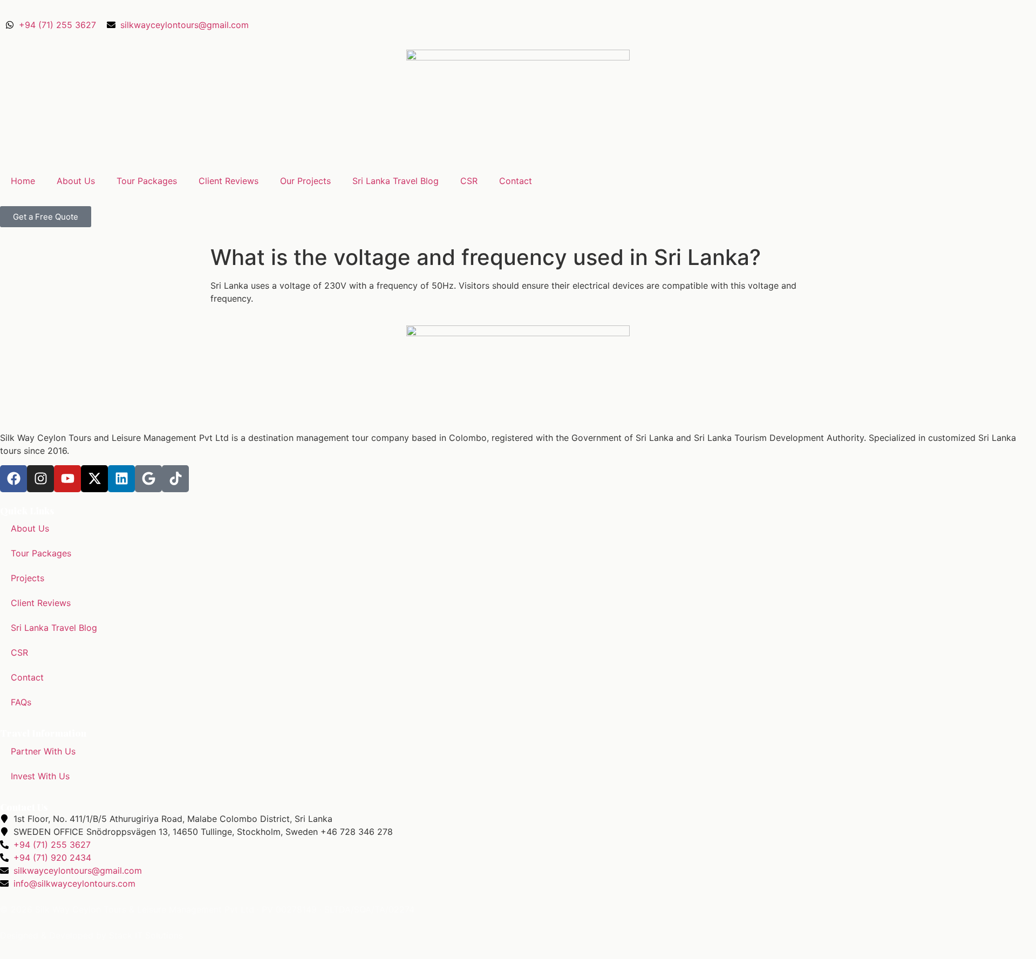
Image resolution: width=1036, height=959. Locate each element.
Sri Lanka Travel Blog (395, 180)
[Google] (148, 478)
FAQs (21, 702)
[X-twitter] (94, 478)
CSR (469, 180)
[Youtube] (67, 478)
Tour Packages (147, 180)
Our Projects (305, 180)
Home (23, 180)
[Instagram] (40, 478)
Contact (515, 180)
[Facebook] (13, 478)
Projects (27, 578)
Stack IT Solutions (146, 935)
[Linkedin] (121, 478)
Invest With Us (40, 776)
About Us (76, 180)
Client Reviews (228, 180)
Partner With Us (43, 751)
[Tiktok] (175, 478)
